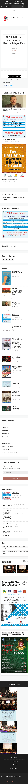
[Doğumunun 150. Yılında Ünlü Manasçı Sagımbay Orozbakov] (14, 672)
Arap (15, 80)
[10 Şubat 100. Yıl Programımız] (6, 387)
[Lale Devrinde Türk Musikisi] (6, 410)
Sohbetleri (10, 80)
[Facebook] (5, 6)
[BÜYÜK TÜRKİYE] (6, 362)
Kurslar (4, 427)
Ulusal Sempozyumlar (8, 452)
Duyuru (4, 436)
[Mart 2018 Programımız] (6, 500)
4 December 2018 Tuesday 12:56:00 (10, 141)
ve (21, 80)
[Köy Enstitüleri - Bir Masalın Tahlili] (6, 284)
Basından (5, 443)
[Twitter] (2, 6)
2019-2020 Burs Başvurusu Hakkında (16, 328)
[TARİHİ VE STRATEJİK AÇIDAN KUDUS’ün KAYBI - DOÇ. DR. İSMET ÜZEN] (6, 292)
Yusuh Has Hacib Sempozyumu (9, 180)
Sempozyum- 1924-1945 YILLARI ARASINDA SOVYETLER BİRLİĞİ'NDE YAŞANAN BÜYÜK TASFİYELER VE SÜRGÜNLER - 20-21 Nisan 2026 (17, 344)
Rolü (10, 82)
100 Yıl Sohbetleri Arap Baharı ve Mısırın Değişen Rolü (14, 40)
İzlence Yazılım (11, 781)
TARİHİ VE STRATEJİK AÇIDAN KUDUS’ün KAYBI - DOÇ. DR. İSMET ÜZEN (17, 291)
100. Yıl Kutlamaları (8, 440)
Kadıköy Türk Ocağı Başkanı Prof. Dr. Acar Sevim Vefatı (13, 109)
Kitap (3, 424)
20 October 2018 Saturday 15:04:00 (10, 112)
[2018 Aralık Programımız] (14, 138)
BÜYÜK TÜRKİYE (16, 357)
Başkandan (5, 430)
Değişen (6, 82)
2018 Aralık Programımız (8, 140)
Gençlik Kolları (6, 446)
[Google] (7, 6)
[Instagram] (9, 6)
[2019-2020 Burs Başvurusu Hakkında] (6, 334)
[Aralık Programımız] (6, 322)
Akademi (5, 433)
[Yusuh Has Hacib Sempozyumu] (14, 178)
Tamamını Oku (14, 76)
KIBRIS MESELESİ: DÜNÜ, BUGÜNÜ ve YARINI (17, 367)
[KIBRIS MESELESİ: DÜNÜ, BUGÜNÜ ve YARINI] (6, 377)
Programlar (5, 449)
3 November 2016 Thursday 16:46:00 (11, 181)
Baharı (19, 80)
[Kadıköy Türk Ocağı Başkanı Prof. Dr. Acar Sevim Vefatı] (14, 107)
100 (4, 80)
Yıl (6, 80)
